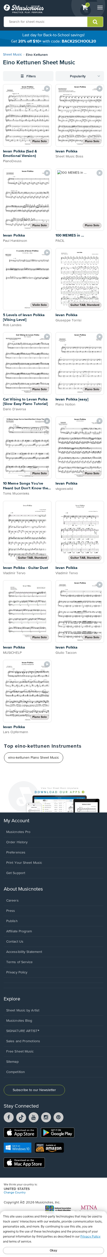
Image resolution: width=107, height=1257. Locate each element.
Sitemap (12, 1062)
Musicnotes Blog (19, 1020)
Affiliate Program (19, 931)
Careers (12, 900)
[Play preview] (47, 89)
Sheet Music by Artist (22, 1010)
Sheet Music (12, 54)
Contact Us (14, 941)
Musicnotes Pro (18, 832)
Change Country (15, 1192)
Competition (15, 1072)
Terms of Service (19, 962)
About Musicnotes (23, 889)
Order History (17, 842)
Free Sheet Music (20, 1051)
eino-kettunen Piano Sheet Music (33, 757)
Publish (12, 921)
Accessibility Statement (24, 952)
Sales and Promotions (23, 1041)
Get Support (15, 873)
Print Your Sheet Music (24, 863)
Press (10, 911)
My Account (16, 820)
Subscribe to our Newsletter (34, 1090)
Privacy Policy (16, 972)
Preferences (15, 852)
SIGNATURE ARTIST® (22, 1031)
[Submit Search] (95, 22)
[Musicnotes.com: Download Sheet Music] (24, 9)
